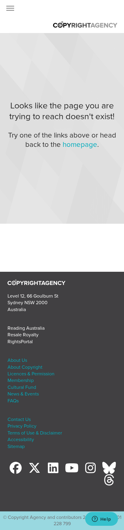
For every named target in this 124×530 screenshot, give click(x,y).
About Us (17, 360)
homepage (80, 144)
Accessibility (21, 440)
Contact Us (19, 419)
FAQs (13, 401)
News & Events (23, 394)
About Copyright (25, 367)
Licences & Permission (31, 374)
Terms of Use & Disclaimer (35, 433)
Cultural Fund (22, 387)
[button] (10, 9)
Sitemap (16, 447)
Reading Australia (26, 328)
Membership (21, 380)
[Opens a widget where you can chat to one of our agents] (101, 519)
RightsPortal (20, 342)
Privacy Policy (22, 426)
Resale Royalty (23, 335)
